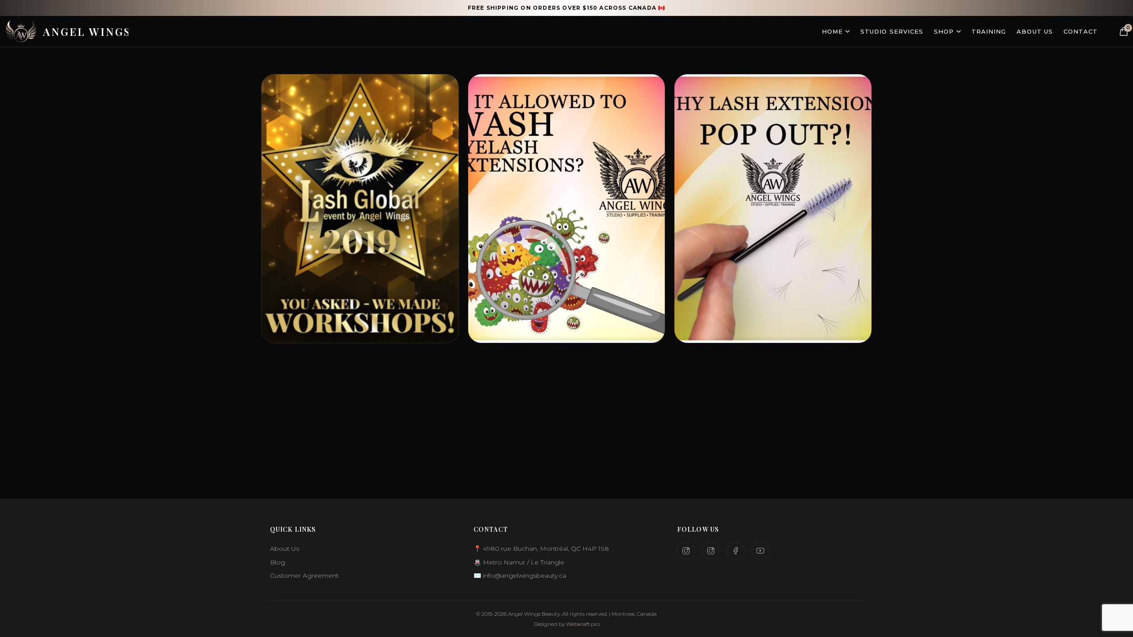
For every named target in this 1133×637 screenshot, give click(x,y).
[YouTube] (760, 551)
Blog (277, 562)
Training (988, 31)
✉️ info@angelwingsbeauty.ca (520, 575)
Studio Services (891, 31)
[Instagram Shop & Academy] (711, 551)
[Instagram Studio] (686, 551)
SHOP (944, 31)
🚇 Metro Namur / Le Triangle (519, 562)
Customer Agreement (304, 575)
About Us (1034, 31)
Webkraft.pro (583, 624)
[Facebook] (735, 551)
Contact (1081, 31)
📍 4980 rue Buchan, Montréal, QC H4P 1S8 (541, 549)
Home (832, 31)
